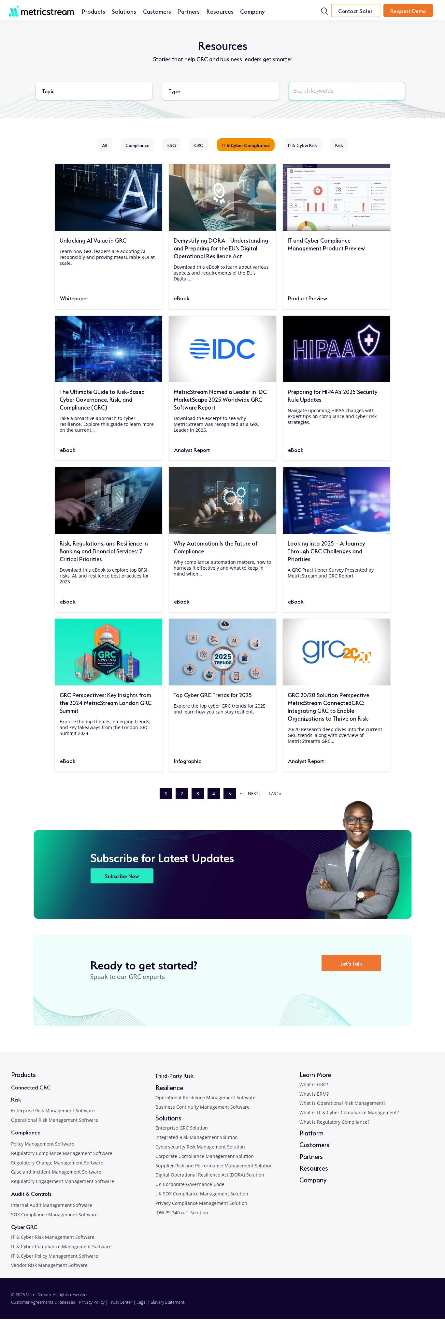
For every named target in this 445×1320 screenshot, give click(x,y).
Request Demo (408, 10)
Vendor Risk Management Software (49, 1265)
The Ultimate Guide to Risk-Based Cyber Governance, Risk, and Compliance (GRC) (102, 399)
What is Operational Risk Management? (342, 1103)
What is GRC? (313, 1084)
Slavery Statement (167, 1302)
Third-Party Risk (174, 1075)
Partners (189, 11)
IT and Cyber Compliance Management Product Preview (326, 243)
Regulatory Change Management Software (57, 1163)
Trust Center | (122, 1302)
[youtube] (416, 1302)
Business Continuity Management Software (202, 1107)
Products (93, 11)
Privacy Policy (92, 1302)
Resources (220, 11)
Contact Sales (355, 10)
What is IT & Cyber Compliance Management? (349, 1112)
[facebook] (378, 1302)
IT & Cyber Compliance (246, 145)
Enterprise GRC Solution (181, 1128)
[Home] (41, 7)
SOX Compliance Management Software (54, 1214)
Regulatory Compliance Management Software (61, 1153)
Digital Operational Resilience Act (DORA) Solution (209, 1175)
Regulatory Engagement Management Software (62, 1181)
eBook (181, 297)
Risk (339, 145)
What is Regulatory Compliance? (334, 1122)
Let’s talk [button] (351, 963)
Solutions (124, 11)
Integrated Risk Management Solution (196, 1137)
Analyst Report (192, 449)
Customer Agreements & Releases (43, 1302)
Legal (141, 1302)
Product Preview (307, 297)
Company (252, 11)
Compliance (137, 145)
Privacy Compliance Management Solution (201, 1203)
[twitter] (397, 1302)
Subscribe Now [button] (122, 875)
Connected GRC (31, 1086)
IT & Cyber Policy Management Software (54, 1256)
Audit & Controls (31, 1193)
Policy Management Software (42, 1144)
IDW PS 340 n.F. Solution (181, 1212)
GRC (198, 145)
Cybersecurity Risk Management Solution (200, 1147)
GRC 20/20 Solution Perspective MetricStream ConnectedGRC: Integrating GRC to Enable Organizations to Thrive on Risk (328, 706)
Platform (311, 1132)
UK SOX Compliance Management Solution (201, 1194)
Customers (157, 11)
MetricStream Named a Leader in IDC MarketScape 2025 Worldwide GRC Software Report (220, 399)
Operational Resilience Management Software (205, 1097)
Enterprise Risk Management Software (53, 1110)
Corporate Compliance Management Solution (204, 1156)
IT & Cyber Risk (302, 145)
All (104, 145)
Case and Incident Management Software (56, 1172)
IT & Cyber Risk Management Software (52, 1237)
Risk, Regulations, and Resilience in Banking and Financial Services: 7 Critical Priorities (104, 550)
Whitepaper (74, 297)
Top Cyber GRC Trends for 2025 (213, 694)
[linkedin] (359, 1302)
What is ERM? (314, 1094)
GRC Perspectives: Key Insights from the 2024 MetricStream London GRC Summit (105, 702)
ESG (171, 145)
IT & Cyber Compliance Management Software (61, 1246)
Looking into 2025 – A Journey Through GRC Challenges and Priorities (326, 550)
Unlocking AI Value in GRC (93, 240)
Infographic (187, 760)
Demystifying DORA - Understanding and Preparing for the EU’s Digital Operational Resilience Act (221, 247)
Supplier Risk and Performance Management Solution (214, 1165)
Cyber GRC (24, 1226)
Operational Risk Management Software (54, 1120)
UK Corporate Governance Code (189, 1184)
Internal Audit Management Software (51, 1205)
